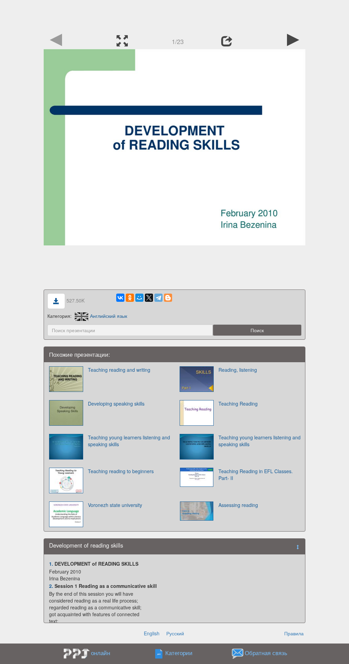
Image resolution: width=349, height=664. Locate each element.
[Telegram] (158, 298)
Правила (294, 633)
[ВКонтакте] (120, 298)
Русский (175, 633)
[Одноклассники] (130, 298)
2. (51, 585)
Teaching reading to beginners (121, 471)
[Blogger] (168, 298)
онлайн (100, 653)
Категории (179, 653)
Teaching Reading (238, 403)
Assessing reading (238, 504)
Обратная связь (266, 653)
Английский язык (108, 315)
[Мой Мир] (139, 298)
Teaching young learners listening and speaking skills (129, 441)
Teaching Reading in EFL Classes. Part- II (255, 474)
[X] (149, 298)
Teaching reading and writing (119, 369)
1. (51, 563)
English (152, 633)
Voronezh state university (115, 504)
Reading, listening (237, 369)
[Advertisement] (174, 15)
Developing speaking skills (116, 403)
